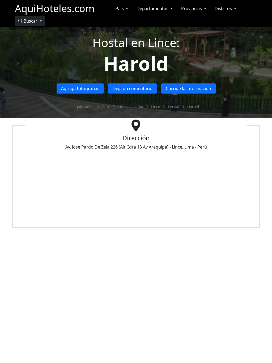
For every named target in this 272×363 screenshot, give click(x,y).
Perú (106, 106)
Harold (136, 63)
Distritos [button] (224, 8)
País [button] (120, 8)
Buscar (31, 21)
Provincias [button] (192, 8)
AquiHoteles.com (55, 8)
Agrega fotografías (80, 88)
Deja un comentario (132, 88)
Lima (122, 106)
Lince (155, 106)
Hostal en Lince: (136, 42)
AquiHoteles (83, 106)
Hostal (173, 106)
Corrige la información (188, 88)
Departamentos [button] (153, 8)
